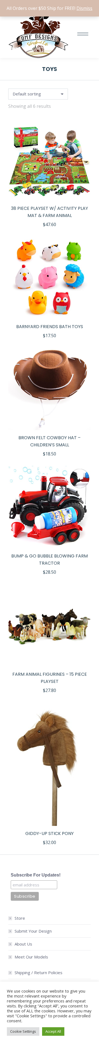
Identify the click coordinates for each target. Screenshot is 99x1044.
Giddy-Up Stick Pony (49, 833)
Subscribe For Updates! (36, 875)
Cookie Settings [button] (23, 1031)
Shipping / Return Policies (38, 972)
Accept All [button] (53, 1031)
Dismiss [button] (84, 8)
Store (20, 918)
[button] (83, 193)
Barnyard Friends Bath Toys (49, 326)
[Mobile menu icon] (83, 34)
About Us (23, 944)
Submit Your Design (33, 931)
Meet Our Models (31, 957)
